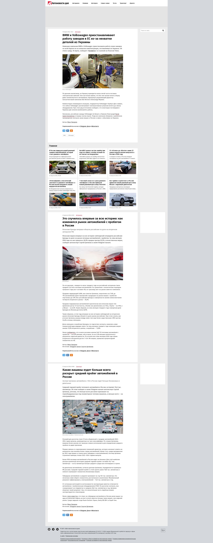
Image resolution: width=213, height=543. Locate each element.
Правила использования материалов (70, 539)
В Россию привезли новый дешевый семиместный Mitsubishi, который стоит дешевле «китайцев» (62, 152)
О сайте (62, 536)
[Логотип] (58, 3)
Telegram (83, 126)
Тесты (114, 3)
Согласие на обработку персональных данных (99, 540)
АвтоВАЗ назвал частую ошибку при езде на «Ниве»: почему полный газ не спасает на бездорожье (92, 152)
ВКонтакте (95, 126)
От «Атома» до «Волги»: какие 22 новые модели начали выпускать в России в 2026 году (121, 152)
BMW (64, 135)
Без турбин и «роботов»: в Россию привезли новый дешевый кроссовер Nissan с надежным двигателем (122, 182)
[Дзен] (49, 529)
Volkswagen (71, 135)
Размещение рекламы (72, 536)
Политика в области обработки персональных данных (97, 539)
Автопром (94, 3)
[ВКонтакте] (67, 130)
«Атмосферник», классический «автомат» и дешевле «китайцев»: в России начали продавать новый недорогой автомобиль (62, 183)
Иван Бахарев (72, 122)
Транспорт (123, 3)
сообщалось (71, 332)
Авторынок (75, 3)
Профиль (91, 51)
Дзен (88, 126)
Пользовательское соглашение (76, 540)
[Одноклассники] (71, 130)
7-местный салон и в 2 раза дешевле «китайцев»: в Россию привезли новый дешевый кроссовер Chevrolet (92, 182)
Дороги (132, 3)
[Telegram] (63, 130)
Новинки (85, 3)
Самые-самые (105, 3)
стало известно (72, 496)
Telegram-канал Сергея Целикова (81, 347)
